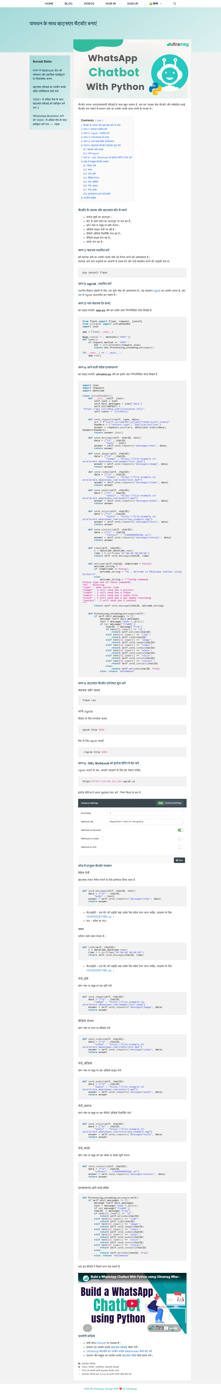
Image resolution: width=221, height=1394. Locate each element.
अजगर (84, 1366)
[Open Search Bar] (175, 3)
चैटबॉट (91, 1366)
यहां (80, 295)
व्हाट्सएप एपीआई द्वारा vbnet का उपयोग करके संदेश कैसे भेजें (106, 1374)
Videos (89, 3)
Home (49, 3)
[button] (156, 3)
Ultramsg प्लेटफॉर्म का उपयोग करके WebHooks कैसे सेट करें (119, 1351)
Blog (68, 3)
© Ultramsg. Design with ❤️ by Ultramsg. (113, 1388)
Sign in (111, 3)
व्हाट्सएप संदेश (129, 1355)
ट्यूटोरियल (99, 1366)
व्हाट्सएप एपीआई (119, 1347)
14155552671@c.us (98, 916)
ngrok (157, 290)
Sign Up (132, 3)
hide (99, 120)
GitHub (101, 1343)
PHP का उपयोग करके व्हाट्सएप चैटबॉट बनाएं (100, 1370)
